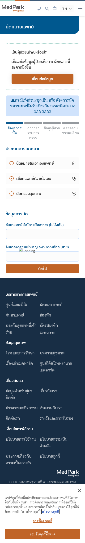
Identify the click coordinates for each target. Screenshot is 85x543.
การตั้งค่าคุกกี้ (42, 521)
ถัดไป (42, 268)
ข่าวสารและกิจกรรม (22, 407)
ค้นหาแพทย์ (15, 314)
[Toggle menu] (80, 8)
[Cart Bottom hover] (54, 8)
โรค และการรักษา (20, 352)
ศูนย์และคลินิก (17, 304)
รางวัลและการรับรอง (56, 418)
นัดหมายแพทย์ (51, 304)
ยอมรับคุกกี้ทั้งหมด (42, 534)
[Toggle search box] (47, 8)
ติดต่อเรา (13, 418)
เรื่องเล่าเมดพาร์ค (19, 363)
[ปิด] (79, 490)
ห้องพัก (45, 314)
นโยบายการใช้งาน (21, 439)
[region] (42, 513)
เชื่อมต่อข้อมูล (42, 79)
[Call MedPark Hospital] (39, 8)
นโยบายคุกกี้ (50, 456)
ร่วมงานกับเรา (51, 407)
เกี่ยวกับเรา (48, 390)
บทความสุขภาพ (52, 352)
